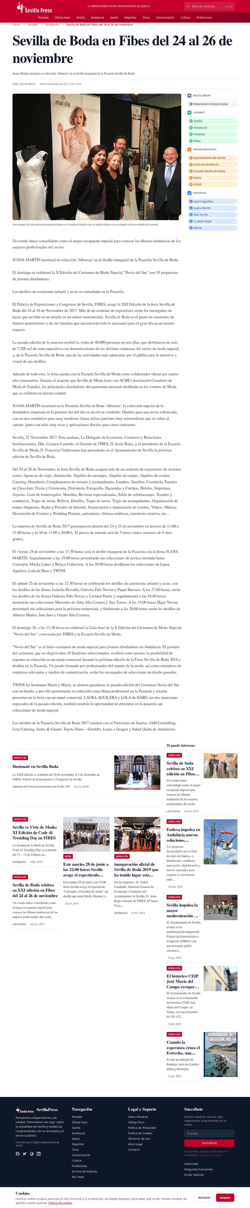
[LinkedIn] (39, 1154)
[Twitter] (25, 1154)
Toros (146, 17)
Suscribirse (209, 1143)
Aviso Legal (135, 1144)
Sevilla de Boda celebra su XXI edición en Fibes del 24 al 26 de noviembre (35, 890)
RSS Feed (78, 1177)
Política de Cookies (140, 1133)
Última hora (62, 17)
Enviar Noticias (194, 1175)
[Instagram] (32, 1154)
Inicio (16, 24)
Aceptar (225, 1197)
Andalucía (97, 17)
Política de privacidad (210, 1155)
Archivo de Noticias (84, 1171)
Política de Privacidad (142, 1128)
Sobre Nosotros (138, 1117)
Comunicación (165, 17)
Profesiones (204, 17)
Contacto (134, 1149)
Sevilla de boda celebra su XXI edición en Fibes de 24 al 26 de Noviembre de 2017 (183, 776)
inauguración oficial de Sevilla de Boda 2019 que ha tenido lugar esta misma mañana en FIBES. (136, 875)
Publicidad (191, 1164)
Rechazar (204, 1197)
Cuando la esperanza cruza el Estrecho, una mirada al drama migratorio (183, 1053)
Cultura (185, 17)
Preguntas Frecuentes (198, 1169)
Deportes (130, 17)
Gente (114, 17)
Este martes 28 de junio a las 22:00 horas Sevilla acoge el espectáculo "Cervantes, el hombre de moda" (86, 875)
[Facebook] (18, 1154)
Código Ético (136, 1122)
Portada (43, 17)
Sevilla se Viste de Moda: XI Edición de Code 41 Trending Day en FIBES (34, 832)
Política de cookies (60, 1203)
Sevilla (80, 17)
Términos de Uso (139, 1138)
